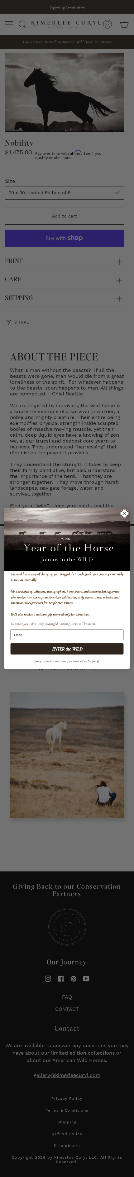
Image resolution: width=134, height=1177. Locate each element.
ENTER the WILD (67, 648)
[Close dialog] (124, 513)
